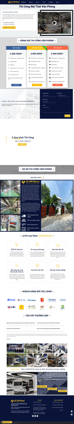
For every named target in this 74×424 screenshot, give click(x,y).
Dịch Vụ (30, 2)
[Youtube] (35, 416)
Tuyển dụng (51, 2)
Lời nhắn (44, 105)
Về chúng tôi (23, 2)
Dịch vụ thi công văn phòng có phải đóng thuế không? (48, 328)
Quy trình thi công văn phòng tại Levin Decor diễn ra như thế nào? (21, 323)
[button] (21, 324)
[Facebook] (33, 416)
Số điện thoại (45, 99)
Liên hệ (57, 2)
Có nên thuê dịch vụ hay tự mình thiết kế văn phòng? (48, 323)
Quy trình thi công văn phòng (9, 22)
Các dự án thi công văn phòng (9, 24)
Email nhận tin (59, 93)
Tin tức (44, 2)
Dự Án (37, 2)
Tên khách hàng (45, 93)
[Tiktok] (37, 416)
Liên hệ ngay (22, 144)
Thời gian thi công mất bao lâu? (13, 328)
